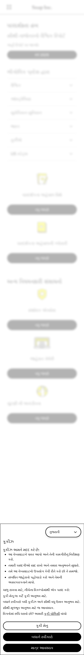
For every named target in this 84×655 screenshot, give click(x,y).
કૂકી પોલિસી (52, 613)
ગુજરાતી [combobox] (54, 532)
